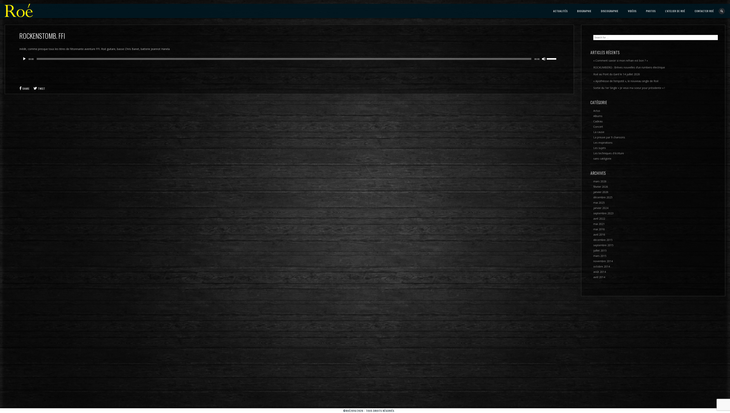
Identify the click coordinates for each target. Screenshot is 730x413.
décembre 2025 (603, 197)
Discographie (609, 11)
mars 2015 (599, 256)
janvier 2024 (600, 208)
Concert (598, 126)
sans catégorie (602, 158)
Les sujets (599, 148)
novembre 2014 (603, 261)
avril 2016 (599, 234)
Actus (596, 110)
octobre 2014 (601, 266)
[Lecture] (24, 59)
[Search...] (722, 11)
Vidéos (632, 11)
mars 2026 (599, 181)
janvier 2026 (600, 192)
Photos (651, 11)
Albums (597, 116)
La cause (598, 132)
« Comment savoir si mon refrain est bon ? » (620, 60)
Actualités (560, 11)
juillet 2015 (600, 250)
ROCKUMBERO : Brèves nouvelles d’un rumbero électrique (629, 67)
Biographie (584, 11)
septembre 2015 (603, 245)
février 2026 (600, 186)
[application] (289, 59)
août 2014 (599, 272)
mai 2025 (599, 202)
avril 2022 (599, 218)
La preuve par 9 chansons (609, 137)
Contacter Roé (704, 11)
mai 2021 (599, 224)
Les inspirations (603, 142)
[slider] (552, 58)
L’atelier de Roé (675, 11)
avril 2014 (599, 277)
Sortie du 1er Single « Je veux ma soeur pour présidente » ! (629, 88)
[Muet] (544, 59)
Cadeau (598, 121)
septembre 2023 (603, 213)
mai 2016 (599, 229)
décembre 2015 (603, 240)
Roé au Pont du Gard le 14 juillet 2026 (616, 74)
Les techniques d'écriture (608, 153)
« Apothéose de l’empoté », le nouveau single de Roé (626, 81)
